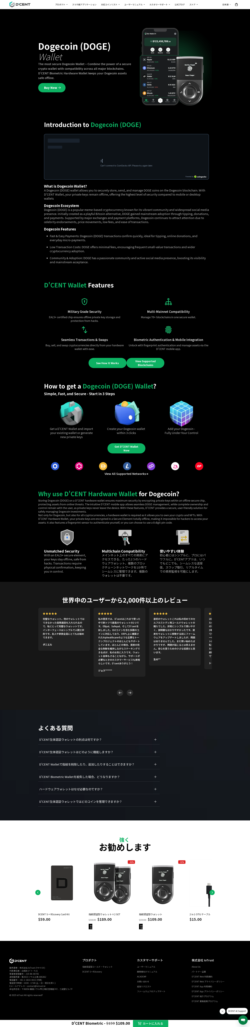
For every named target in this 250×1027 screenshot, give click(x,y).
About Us (196, 966)
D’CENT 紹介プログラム (203, 996)
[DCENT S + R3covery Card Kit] (62, 884)
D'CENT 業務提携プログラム (205, 1001)
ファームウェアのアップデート (151, 991)
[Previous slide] (120, 693)
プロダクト (60, 4)
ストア (192, 4)
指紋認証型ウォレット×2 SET (104, 914)
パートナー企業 (199, 971)
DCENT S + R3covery (92, 971)
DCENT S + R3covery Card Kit (54, 914)
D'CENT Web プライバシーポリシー (208, 981)
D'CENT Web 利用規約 (202, 976)
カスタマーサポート (158, 4)
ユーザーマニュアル (133, 4)
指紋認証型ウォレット (150, 914)
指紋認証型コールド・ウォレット (97, 966)
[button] (236, 4)
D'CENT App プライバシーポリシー (208, 991)
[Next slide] (130, 693)
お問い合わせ (143, 981)
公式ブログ (180, 4)
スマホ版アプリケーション (84, 4)
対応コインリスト (109, 4)
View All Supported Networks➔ (126, 474)
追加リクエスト (144, 986)
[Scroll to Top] (244, 1002)
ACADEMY (141, 976)
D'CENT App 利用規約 (202, 986)
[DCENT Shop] (19, 4)
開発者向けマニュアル (147, 971)
